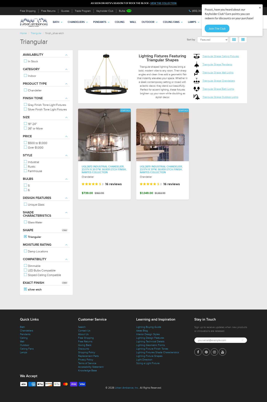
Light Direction (144, 359)
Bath (56, 22)
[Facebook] (198, 352)
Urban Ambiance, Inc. (127, 387)
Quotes (65, 11)
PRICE (27, 136)
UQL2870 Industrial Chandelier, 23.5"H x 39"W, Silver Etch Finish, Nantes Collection (161, 169)
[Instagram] (214, 352)
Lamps (192, 22)
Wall (133, 22)
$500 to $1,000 (37, 143)
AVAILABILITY (33, 54)
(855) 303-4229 (200, 11)
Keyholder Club (104, 11)
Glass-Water (34, 222)
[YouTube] (222, 352)
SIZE (26, 117)
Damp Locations (37, 251)
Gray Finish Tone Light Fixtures (46, 105)
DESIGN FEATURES (37, 198)
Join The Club (217, 28)
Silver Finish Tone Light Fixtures (47, 109)
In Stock (32, 61)
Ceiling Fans (171, 22)
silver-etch (34, 289)
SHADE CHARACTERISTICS (37, 214)
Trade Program (83, 11)
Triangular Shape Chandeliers (219, 80)
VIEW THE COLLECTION (163, 3)
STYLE (27, 155)
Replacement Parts (88, 356)
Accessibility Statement (91, 366)
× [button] (260, 7)
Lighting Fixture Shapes (149, 356)
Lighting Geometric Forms (150, 345)
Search (82, 327)
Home (23, 33)
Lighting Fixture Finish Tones (152, 348)
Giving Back (84, 345)
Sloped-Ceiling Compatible (44, 275)
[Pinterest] (206, 352)
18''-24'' (32, 124)
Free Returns (48, 11)
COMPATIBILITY (34, 259)
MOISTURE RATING (37, 244)
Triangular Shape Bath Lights (218, 88)
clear (64, 230)
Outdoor (148, 22)
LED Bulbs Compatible (41, 270)
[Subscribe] (242, 340)
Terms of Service (87, 363)
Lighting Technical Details (150, 341)
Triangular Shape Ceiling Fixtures (221, 56)
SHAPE (28, 230)
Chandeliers (76, 22)
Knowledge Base (87, 370)
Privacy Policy (85, 359)
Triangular (36, 33)
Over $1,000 (35, 147)
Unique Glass (35, 205)
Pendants (99, 22)
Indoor (31, 76)
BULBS (28, 179)
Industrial (33, 162)
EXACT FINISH (33, 283)
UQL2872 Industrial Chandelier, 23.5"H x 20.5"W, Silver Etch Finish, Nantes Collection (104, 169)
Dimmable (34, 266)
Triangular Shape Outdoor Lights (220, 97)
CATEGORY (31, 69)
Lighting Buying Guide (148, 327)
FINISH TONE (33, 98)
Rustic (31, 166)
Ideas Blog (142, 330)
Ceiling (119, 22)
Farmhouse (34, 171)
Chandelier (34, 90)
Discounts (83, 348)
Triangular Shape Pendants (217, 64)
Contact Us (84, 330)
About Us (83, 334)
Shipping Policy (86, 352)
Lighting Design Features (150, 337)
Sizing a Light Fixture (147, 363)
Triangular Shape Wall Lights (218, 72)
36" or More (35, 128)
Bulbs (122, 11)
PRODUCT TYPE (35, 83)
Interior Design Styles (148, 334)
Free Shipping (28, 11)
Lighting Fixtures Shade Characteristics (157, 352)
